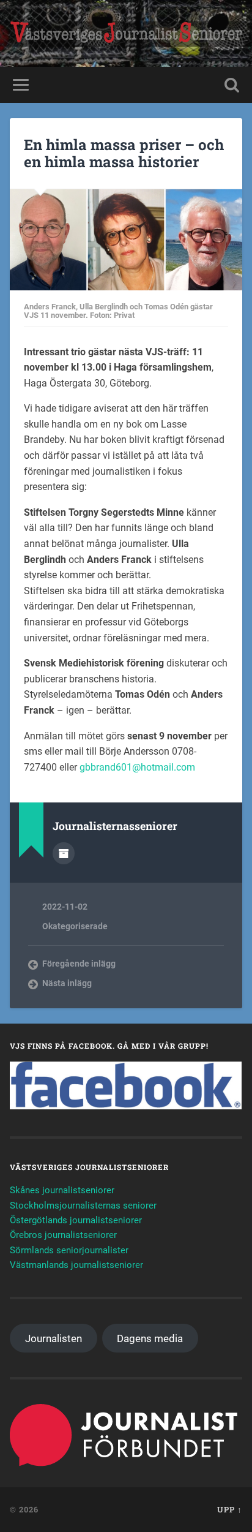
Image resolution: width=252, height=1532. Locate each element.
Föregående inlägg (79, 963)
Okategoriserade (75, 926)
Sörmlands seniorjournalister (69, 1250)
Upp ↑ (229, 1509)
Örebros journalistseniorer (63, 1234)
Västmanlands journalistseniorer (76, 1264)
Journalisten (53, 1338)
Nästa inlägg (67, 983)
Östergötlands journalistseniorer (76, 1220)
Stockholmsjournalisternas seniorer (83, 1205)
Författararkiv (64, 853)
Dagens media (150, 1338)
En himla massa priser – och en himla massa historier (124, 153)
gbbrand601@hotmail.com (137, 767)
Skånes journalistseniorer (62, 1190)
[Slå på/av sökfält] (231, 85)
